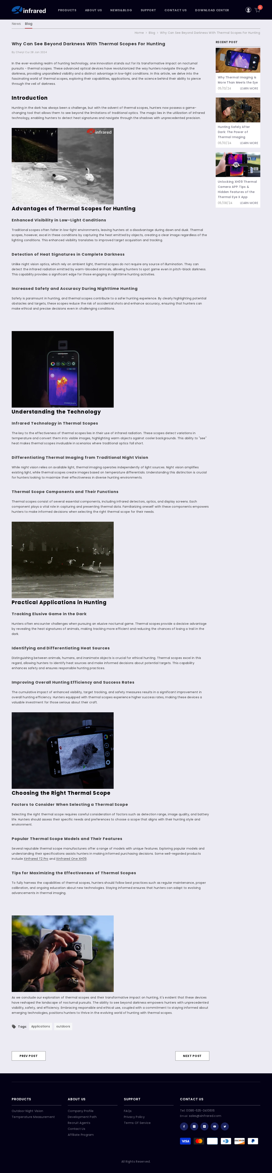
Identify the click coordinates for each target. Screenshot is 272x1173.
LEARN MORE (249, 88)
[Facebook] (184, 1126)
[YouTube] (215, 1126)
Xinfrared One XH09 (71, 859)
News (16, 23)
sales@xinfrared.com (205, 1116)
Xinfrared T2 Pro (36, 859)
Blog (28, 23)
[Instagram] (194, 1126)
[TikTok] (204, 1126)
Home (139, 33)
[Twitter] (225, 1126)
